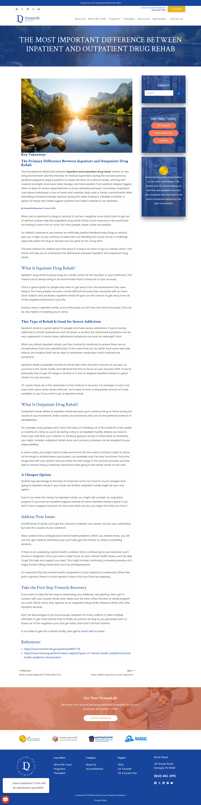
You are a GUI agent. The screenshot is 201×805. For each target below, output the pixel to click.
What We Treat (63, 764)
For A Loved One (163, 133)
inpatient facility (93, 432)
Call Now (163, 140)
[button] (176, 9)
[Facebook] (17, 9)
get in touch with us (85, 631)
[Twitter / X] (22, 9)
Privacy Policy (100, 800)
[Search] (179, 93)
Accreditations (94, 769)
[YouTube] (39, 9)
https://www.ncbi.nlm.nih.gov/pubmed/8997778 (52, 649)
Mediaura (122, 795)
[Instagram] (33, 9)
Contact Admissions (100, 718)
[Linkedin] (28, 9)
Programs (59, 769)
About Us (91, 764)
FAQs (121, 764)
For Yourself (163, 125)
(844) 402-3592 (114, 3)
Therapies (59, 773)
